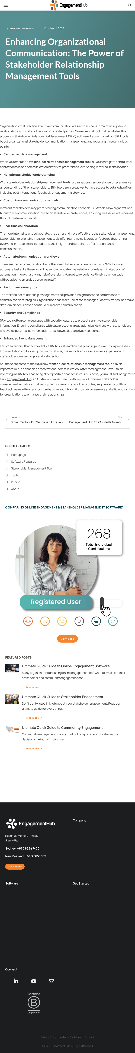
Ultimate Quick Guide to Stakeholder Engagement (62, 696)
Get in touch (15, 866)
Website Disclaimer (70, 1037)
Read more (32, 686)
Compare (67, 639)
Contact (89, 1037)
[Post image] (12, 668)
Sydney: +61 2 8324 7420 (22, 848)
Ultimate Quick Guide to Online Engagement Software (66, 666)
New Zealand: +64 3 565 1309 (25, 856)
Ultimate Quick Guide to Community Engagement (62, 727)
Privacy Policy (48, 1037)
